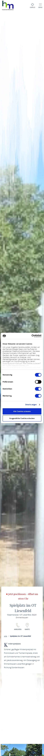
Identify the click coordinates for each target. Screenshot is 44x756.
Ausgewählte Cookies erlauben (22, 418)
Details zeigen (31, 405)
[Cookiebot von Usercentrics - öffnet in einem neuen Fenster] (31, 335)
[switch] (38, 382)
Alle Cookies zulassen (22, 411)
